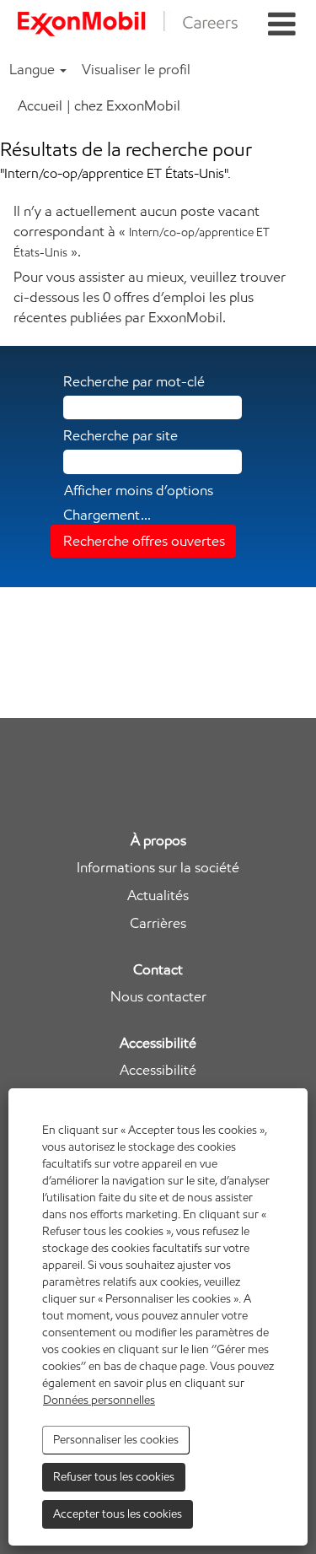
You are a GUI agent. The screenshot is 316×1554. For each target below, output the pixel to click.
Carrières (158, 923)
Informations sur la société (158, 868)
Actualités (158, 896)
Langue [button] (33, 69)
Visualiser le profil (136, 69)
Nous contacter (158, 997)
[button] (281, 25)
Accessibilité (158, 1070)
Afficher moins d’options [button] (138, 490)
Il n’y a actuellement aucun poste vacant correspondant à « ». (141, 231)
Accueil (40, 105)
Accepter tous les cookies (117, 1514)
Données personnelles (99, 1400)
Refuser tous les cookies (113, 1477)
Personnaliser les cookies (116, 1440)
